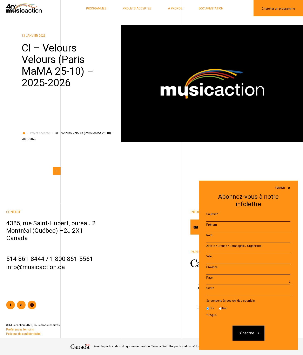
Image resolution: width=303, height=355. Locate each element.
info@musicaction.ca (35, 267)
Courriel (212, 214)
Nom (209, 235)
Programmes (96, 8)
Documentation (211, 8)
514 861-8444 (25, 258)
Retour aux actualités (57, 171)
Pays (209, 277)
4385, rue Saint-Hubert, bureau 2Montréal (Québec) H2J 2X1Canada (51, 231)
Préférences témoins (20, 329)
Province (212, 267)
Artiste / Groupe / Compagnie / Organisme (234, 246)
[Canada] (80, 346)
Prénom (211, 224)
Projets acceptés (137, 8)
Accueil (24, 133)
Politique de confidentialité (23, 333)
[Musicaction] (24, 8)
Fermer (280, 187)
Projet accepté (40, 133)
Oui (212, 308)
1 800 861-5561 (71, 258)
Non (224, 308)
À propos (175, 8)
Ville (209, 256)
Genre (210, 288)
